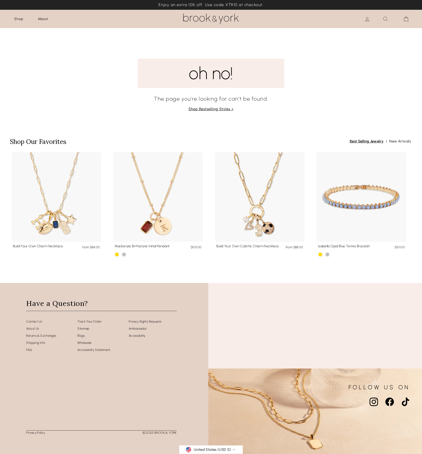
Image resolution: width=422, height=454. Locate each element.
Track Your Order (89, 321)
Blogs (81, 335)
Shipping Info (35, 343)
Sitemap (83, 328)
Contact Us (34, 321)
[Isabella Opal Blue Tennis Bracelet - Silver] (327, 254)
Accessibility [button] (137, 335)
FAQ (29, 350)
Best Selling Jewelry (367, 141)
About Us (32, 328)
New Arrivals (400, 141)
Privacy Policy (35, 432)
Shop (18, 19)
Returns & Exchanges (41, 335)
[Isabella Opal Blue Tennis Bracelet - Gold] (320, 254)
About (43, 19)
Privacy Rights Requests (145, 321)
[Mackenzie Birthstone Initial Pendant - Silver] (124, 254)
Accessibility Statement (93, 350)
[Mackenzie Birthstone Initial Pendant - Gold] (117, 254)
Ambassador (138, 328)
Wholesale (84, 343)
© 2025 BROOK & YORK (160, 432)
